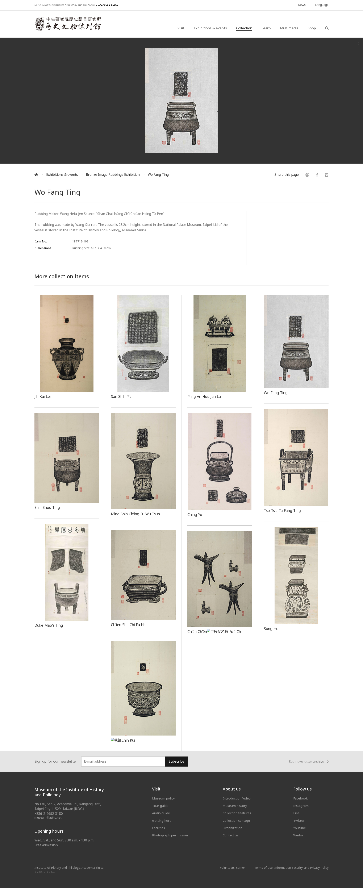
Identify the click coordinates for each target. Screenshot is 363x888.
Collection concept (236, 820)
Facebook (300, 798)
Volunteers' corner (232, 868)
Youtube (299, 828)
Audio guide (161, 813)
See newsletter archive (306, 761)
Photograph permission (170, 835)
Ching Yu (194, 514)
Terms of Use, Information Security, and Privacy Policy (291, 868)
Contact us (230, 835)
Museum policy (163, 798)
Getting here (161, 820)
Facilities (158, 828)
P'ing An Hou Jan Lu (204, 396)
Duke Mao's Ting (48, 625)
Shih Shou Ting (47, 507)
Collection (244, 28)
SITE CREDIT (50, 871)
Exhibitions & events (210, 28)
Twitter (299, 820)
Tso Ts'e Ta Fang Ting (282, 510)
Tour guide (160, 805)
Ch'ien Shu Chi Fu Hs (128, 624)
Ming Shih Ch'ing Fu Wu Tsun (135, 513)
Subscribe (176, 761)
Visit (181, 28)
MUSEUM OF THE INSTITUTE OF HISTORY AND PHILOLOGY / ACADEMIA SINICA (76, 5)
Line (296, 813)
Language (322, 5)
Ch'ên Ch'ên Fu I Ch (214, 631)
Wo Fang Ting (158, 174)
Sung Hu (271, 628)
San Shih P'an (122, 396)
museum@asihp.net (48, 817)
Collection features (237, 813)
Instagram (301, 805)
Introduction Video (237, 798)
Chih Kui (128, 740)
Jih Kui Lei (42, 396)
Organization (232, 828)
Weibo (298, 835)
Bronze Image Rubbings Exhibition (113, 174)
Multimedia (289, 28)
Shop (312, 28)
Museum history (235, 805)
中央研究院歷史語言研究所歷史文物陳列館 (67, 24)
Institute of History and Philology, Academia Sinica (69, 867)
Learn (266, 28)
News (302, 5)
